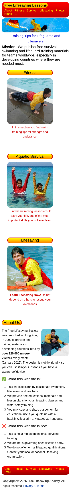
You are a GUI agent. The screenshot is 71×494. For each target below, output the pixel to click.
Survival (32, 10)
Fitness (19, 10)
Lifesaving (46, 10)
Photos (60, 10)
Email (8, 13)
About (8, 10)
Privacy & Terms (33, 485)
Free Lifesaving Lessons (25, 5)
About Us (12, 322)
